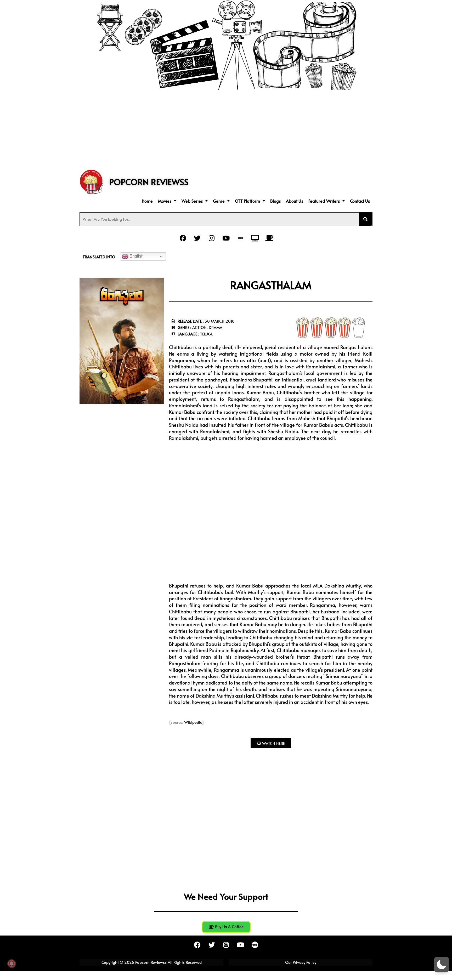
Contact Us (360, 201)
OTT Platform (247, 201)
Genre (219, 201)
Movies (164, 201)
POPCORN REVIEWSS (149, 181)
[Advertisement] (226, 129)
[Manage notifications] (11, 963)
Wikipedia (193, 722)
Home (147, 201)
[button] (167, 201)
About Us (294, 201)
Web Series (192, 201)
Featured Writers (324, 201)
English (136, 256)
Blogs (275, 201)
